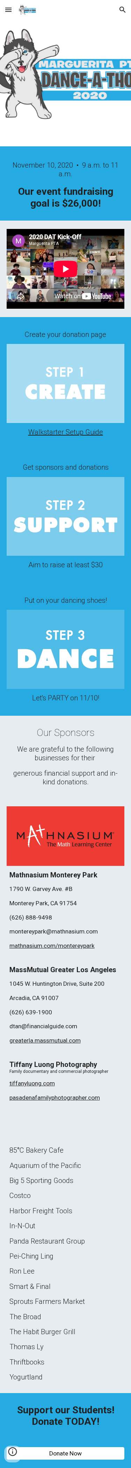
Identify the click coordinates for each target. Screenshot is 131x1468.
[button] (8, 9)
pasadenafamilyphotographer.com (54, 1097)
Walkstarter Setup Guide (65, 432)
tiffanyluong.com (32, 1083)
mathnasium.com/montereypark (52, 945)
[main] (66, 185)
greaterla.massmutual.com (45, 1040)
